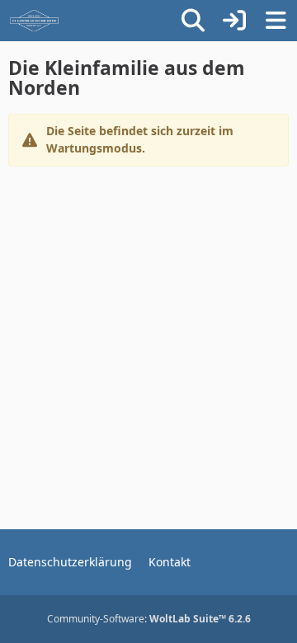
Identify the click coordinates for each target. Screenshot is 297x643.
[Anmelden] (234, 20)
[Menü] (275, 20)
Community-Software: (149, 619)
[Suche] (193, 20)
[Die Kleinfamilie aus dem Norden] (34, 20)
